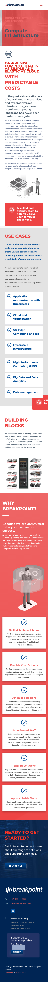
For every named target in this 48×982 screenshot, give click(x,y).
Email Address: (17, 944)
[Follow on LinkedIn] (13, 911)
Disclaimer (9, 972)
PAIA (24, 972)
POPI (18, 972)
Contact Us (16, 866)
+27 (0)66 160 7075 (18, 899)
